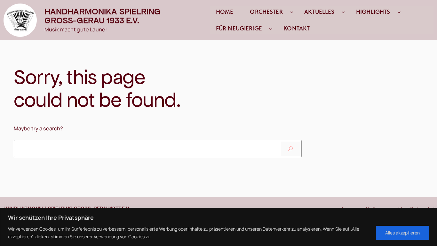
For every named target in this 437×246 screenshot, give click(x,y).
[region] (218, 227)
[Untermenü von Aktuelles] (343, 11)
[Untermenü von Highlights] (399, 11)
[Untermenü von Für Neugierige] (271, 28)
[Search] (290, 149)
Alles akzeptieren (402, 233)
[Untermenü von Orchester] (291, 11)
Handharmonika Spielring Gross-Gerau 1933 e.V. (102, 16)
